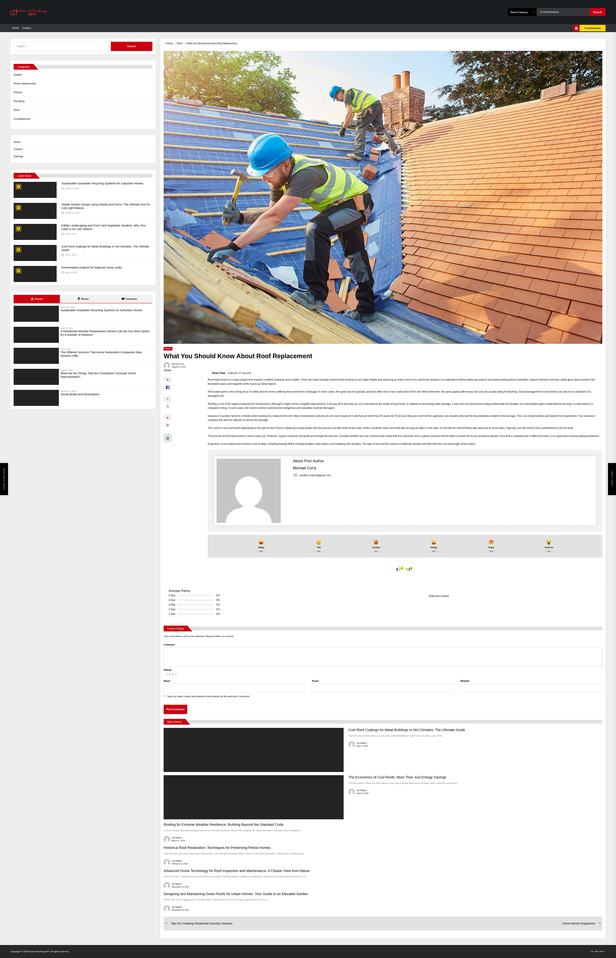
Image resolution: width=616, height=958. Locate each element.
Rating (168, 669)
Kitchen (18, 92)
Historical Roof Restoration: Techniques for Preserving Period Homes (217, 848)
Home (15, 28)
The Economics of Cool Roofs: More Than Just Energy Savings (397, 777)
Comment (170, 644)
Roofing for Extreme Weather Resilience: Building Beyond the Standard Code (223, 825)
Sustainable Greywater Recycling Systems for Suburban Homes (102, 183)
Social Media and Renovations (79, 394)
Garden (18, 74)
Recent (84, 299)
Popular (38, 299)
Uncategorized (22, 118)
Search (597, 12)
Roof (16, 110)
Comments (131, 299)
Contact (26, 28)
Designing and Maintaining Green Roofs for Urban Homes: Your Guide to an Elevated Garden (236, 894)
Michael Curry (178, 364)
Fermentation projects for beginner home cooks (91, 267)
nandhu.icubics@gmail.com (315, 475)
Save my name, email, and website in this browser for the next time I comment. (208, 696)
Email (316, 681)
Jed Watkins (361, 743)
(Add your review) (439, 596)
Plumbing (19, 101)
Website (464, 681)
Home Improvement (25, 83)
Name (168, 681)
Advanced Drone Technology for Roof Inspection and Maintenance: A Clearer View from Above (237, 871)
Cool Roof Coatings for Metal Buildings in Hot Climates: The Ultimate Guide (406, 730)
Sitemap (18, 156)
